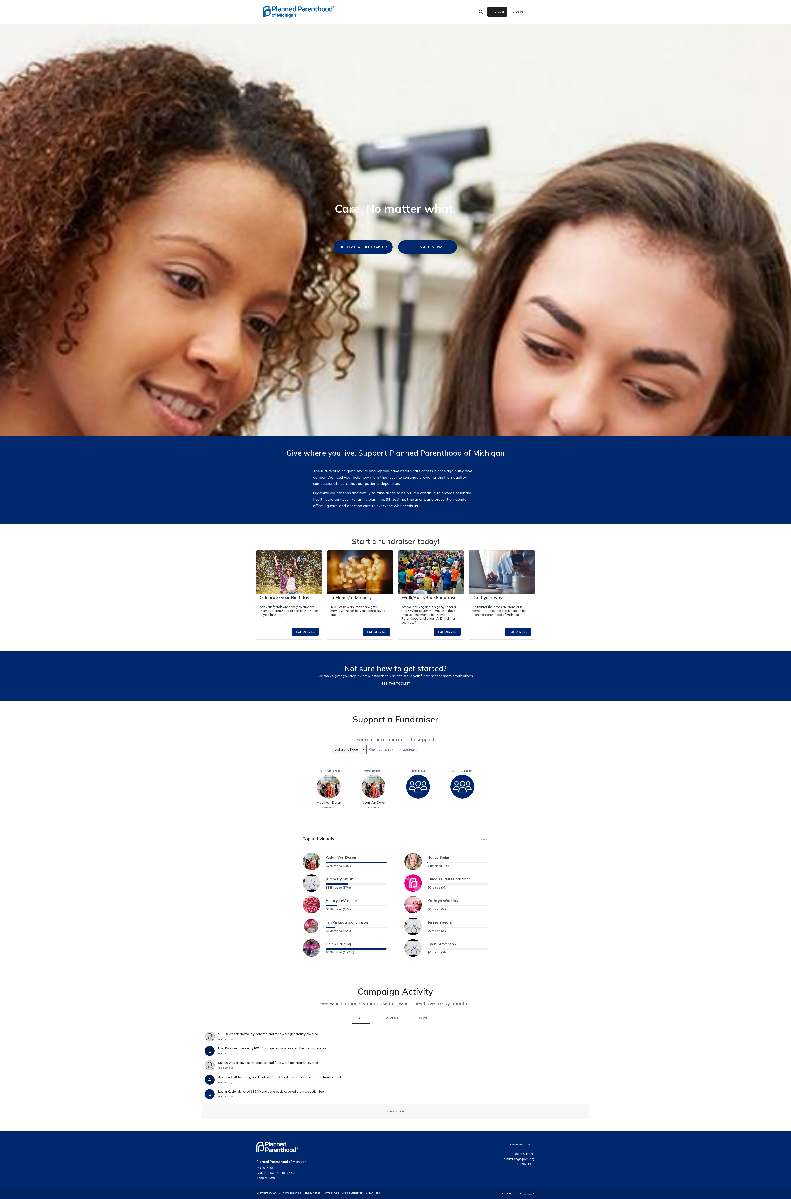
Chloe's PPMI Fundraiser (448, 879)
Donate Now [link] (427, 247)
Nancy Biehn (438, 857)
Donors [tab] (426, 1018)
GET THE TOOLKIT (395, 683)
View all (483, 839)
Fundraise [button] (305, 632)
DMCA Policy (373, 1192)
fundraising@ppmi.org (519, 1159)
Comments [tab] (391, 1018)
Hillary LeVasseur (341, 900)
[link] (299, 12)
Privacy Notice (312, 1192)
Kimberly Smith (339, 879)
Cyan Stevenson (441, 943)
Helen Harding (338, 943)
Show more (394, 1111)
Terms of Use (331, 1192)
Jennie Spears (439, 922)
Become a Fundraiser (363, 247)
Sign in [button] (517, 12)
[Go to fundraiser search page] (481, 12)
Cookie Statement (352, 1192)
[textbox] (413, 749)
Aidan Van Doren (341, 857)
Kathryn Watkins (442, 900)
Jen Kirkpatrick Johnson (347, 922)
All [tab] (361, 1018)
